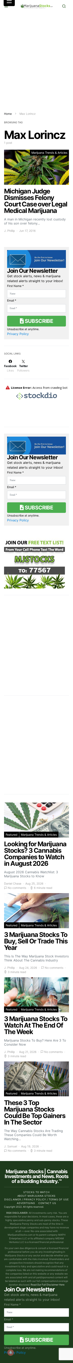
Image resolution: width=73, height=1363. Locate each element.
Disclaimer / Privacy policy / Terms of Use (36, 1199)
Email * (11, 300)
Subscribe (38, 321)
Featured (11, 834)
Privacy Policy (18, 334)
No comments (17, 887)
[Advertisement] (36, 61)
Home (8, 113)
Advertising (26, 1203)
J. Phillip (9, 230)
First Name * (15, 286)
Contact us (47, 1203)
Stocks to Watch (36, 1192)
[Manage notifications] (10, 1352)
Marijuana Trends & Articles (49, 152)
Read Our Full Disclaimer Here (47, 1284)
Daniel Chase (12, 883)
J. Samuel (10, 1146)
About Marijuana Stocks (36, 1195)
